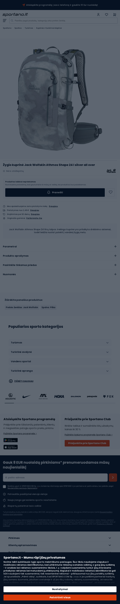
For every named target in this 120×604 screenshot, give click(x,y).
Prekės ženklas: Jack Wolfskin (22, 307)
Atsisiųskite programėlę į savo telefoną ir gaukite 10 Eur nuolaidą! (62, 5)
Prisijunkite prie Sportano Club (87, 443)
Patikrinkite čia (34, 218)
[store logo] (48, 15)
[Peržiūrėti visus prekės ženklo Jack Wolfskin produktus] (111, 171)
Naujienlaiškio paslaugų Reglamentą (22, 488)
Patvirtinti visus (60, 597)
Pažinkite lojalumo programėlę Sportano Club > (89, 434)
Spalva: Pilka (48, 307)
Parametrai (10, 246)
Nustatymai (60, 589)
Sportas (18, 28)
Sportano (7, 28)
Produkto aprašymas (16, 256)
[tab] (60, 246)
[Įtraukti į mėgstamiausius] (111, 192)
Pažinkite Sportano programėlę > (20, 433)
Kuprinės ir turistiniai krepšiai (49, 28)
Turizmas (29, 28)
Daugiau (53, 206)
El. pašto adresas (15, 477)
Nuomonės (9, 274)
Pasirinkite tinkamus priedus (20, 265)
